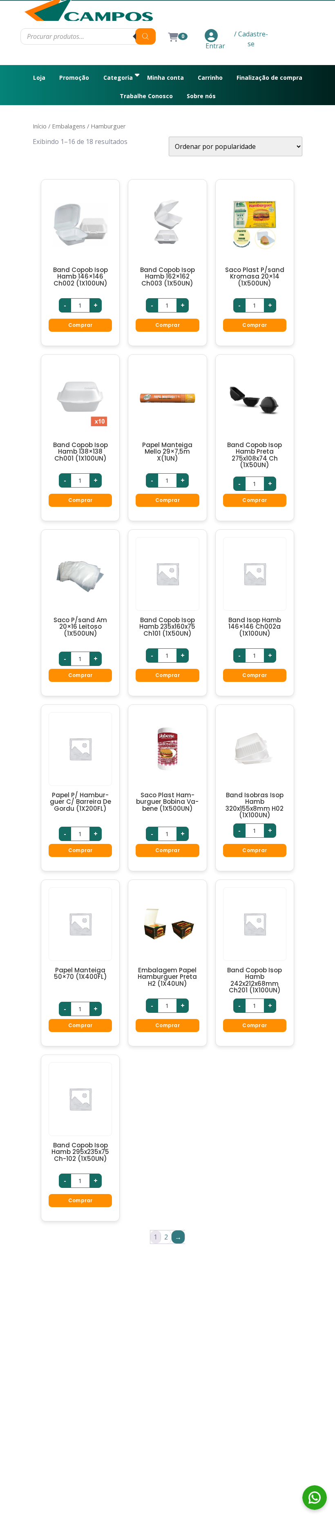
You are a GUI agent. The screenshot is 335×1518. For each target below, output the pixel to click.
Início (40, 126)
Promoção (74, 77)
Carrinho (210, 77)
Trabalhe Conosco (146, 96)
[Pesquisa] (145, 36)
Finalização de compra (269, 77)
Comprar (80, 325)
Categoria (118, 77)
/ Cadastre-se (251, 38)
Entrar (215, 45)
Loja (39, 77)
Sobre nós (201, 96)
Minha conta (165, 77)
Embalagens (68, 126)
